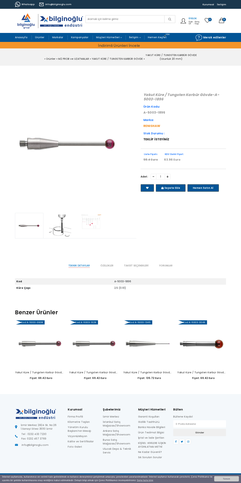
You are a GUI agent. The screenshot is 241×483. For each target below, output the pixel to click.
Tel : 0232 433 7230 (34, 434)
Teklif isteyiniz (156, 139)
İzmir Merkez (111, 416)
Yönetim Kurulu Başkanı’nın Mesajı (79, 429)
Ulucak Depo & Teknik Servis (117, 450)
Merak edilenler (214, 37)
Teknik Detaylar (79, 265)
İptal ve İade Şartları (151, 438)
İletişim (221, 4)
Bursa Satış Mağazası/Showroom (116, 441)
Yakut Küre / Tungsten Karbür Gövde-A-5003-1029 (93, 372)
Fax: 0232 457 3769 (33, 438)
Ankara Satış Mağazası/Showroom (116, 432)
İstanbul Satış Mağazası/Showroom (116, 423)
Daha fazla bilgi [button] (145, 480)
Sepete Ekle (172, 188)
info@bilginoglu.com (58, 4)
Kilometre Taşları (79, 422)
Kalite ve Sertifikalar (81, 441)
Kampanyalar (80, 37)
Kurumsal (208, 4)
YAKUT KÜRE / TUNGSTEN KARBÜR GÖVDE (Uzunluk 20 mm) (171, 57)
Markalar (57, 37)
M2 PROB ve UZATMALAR (73, 59)
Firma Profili (75, 416)
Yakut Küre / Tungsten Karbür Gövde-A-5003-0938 (39, 372)
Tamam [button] (226, 479)
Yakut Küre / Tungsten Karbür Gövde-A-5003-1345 (147, 372)
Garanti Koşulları (148, 416)
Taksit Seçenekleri (136, 265)
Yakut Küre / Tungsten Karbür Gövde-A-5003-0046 (201, 372)
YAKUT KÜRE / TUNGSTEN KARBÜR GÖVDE (117, 59)
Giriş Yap (197, 23)
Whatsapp (28, 4)
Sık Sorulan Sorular (150, 457)
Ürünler (39, 37)
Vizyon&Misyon (77, 436)
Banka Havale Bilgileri (151, 427)
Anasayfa (21, 37)
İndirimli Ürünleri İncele (119, 45)
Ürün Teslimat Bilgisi (151, 432)
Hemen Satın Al (203, 188)
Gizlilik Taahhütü (149, 422)
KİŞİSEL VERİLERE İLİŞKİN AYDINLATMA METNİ (152, 444)
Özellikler (106, 265)
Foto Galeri (75, 446)
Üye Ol (191, 23)
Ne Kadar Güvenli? (150, 452)
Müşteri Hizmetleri (108, 37)
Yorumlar (166, 265)
